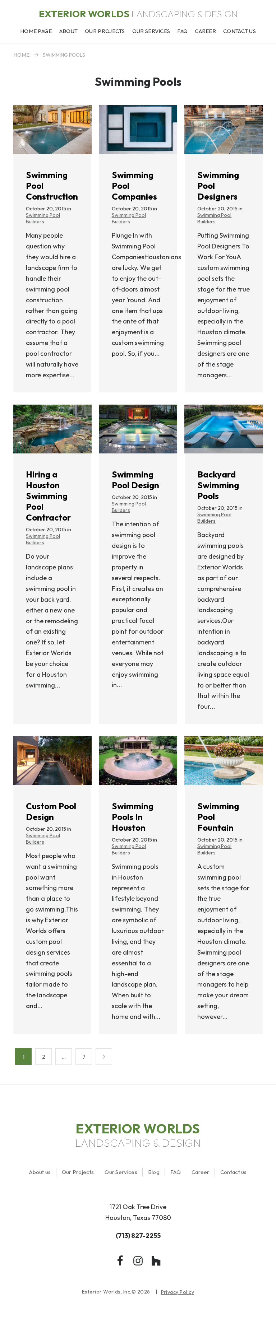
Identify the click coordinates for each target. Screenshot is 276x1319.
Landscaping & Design (138, 14)
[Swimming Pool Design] (138, 429)
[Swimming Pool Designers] (223, 129)
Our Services (121, 1172)
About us (40, 1172)
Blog (154, 1172)
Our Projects (78, 1172)
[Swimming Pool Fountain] (223, 760)
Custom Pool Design (51, 811)
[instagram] (138, 1260)
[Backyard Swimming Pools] (223, 429)
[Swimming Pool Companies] (138, 129)
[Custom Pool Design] (52, 760)
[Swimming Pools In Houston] (138, 760)
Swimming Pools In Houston (132, 817)
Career (201, 1172)
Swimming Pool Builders (43, 218)
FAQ (175, 1172)
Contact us (233, 1172)
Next (104, 1056)
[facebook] (120, 1260)
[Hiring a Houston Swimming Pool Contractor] (52, 429)
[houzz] (156, 1260)
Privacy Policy (177, 1292)
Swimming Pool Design (135, 479)
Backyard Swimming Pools (218, 485)
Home (21, 54)
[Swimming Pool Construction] (52, 129)
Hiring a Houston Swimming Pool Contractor (48, 496)
